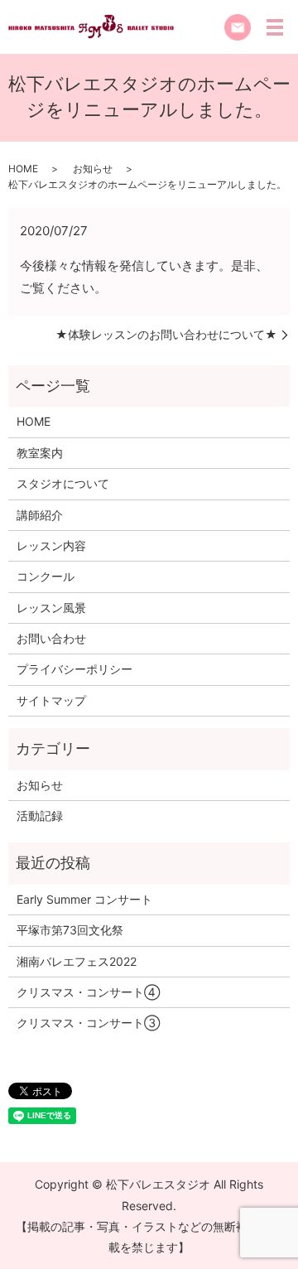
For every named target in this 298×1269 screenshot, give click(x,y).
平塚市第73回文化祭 (70, 930)
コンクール (45, 576)
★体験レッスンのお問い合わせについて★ (166, 334)
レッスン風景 (51, 608)
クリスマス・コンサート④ (88, 992)
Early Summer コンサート (84, 899)
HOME (23, 168)
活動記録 (40, 815)
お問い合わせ (51, 638)
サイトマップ (51, 700)
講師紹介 (40, 515)
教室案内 (40, 453)
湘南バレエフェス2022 (77, 961)
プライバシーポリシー (74, 669)
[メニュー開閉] (275, 27)
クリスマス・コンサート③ (88, 1023)
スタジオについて (63, 483)
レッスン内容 (51, 545)
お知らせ (93, 168)
